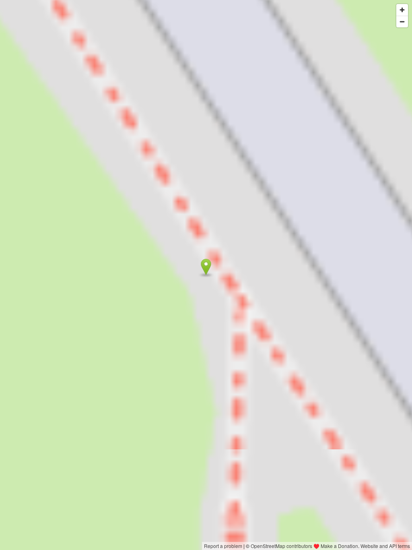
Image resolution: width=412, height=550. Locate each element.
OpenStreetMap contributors (281, 545)
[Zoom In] (402, 10)
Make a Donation (339, 545)
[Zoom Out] (402, 21)
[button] (206, 267)
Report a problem (223, 545)
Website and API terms (385, 545)
